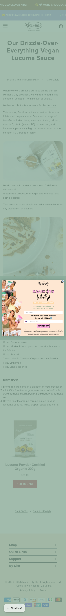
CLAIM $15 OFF (43, 326)
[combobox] (26, 321)
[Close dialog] (62, 282)
